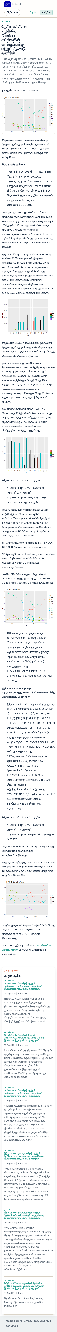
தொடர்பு (28, 1321)
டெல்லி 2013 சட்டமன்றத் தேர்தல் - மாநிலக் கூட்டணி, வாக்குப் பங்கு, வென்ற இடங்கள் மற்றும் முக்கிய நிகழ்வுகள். (24, 1037)
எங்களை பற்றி (14, 1321)
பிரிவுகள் (12, 12)
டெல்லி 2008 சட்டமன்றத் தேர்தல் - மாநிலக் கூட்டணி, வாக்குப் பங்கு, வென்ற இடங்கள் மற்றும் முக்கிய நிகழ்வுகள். (24, 986)
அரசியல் (6, 21)
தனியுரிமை (12, 1326)
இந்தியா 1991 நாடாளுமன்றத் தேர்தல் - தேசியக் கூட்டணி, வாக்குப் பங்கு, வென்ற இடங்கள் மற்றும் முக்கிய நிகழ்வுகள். (24, 1156)
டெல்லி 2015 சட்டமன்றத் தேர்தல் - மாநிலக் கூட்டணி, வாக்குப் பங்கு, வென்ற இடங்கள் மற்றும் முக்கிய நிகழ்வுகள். (24, 1093)
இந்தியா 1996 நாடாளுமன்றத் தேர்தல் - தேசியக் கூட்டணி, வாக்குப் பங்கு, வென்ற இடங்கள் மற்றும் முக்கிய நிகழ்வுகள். (24, 1215)
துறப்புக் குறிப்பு (42, 1321)
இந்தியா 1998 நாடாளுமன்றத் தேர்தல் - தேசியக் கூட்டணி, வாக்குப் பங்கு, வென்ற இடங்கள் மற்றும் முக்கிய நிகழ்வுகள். (24, 1285)
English (33, 12)
